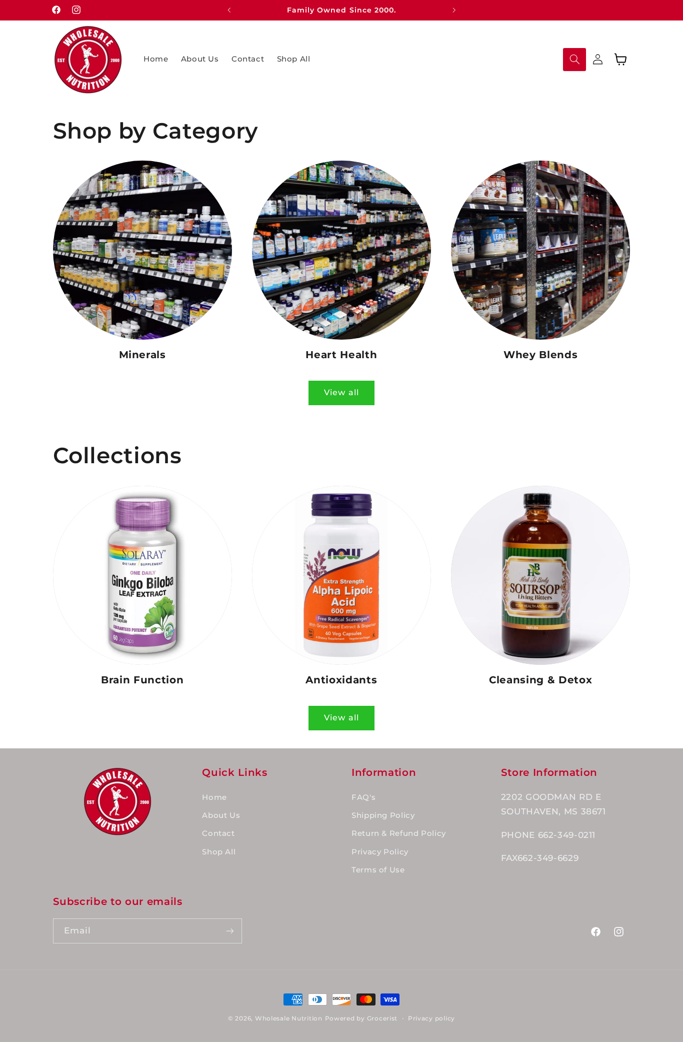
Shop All (219, 851)
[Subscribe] (229, 930)
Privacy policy (431, 1018)
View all (341, 392)
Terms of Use (378, 869)
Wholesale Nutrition (288, 1018)
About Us (221, 815)
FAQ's (364, 797)
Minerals (142, 355)
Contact (218, 833)
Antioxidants (341, 680)
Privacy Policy (380, 851)
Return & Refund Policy (399, 833)
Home (214, 797)
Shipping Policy (383, 815)
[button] (574, 59)
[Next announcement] (454, 10)
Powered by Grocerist (361, 1018)
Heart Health (341, 355)
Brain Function (142, 680)
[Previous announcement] (229, 10)
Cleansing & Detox (540, 680)
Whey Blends (541, 355)
